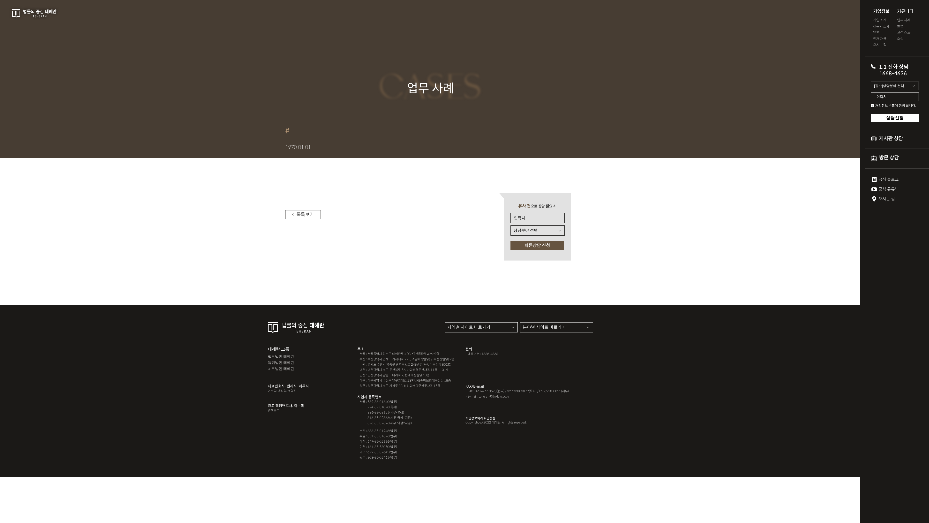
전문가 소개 (881, 26)
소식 (900, 39)
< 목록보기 (303, 215)
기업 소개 (879, 20)
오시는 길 (879, 45)
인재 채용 (879, 39)
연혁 (876, 32)
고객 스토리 (905, 32)
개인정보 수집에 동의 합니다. (895, 105)
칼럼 (900, 26)
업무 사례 (903, 20)
